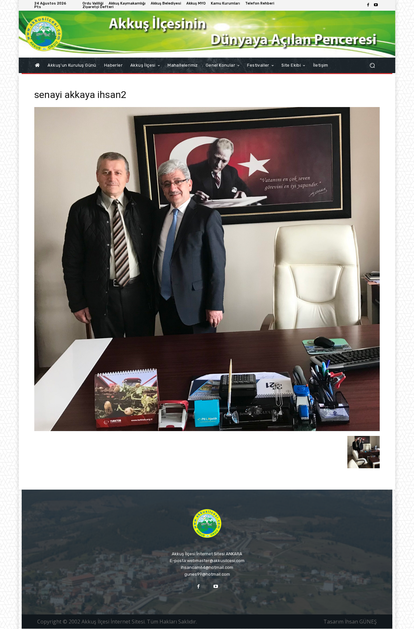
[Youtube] (376, 5)
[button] (372, 65)
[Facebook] (368, 5)
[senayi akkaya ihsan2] (207, 429)
